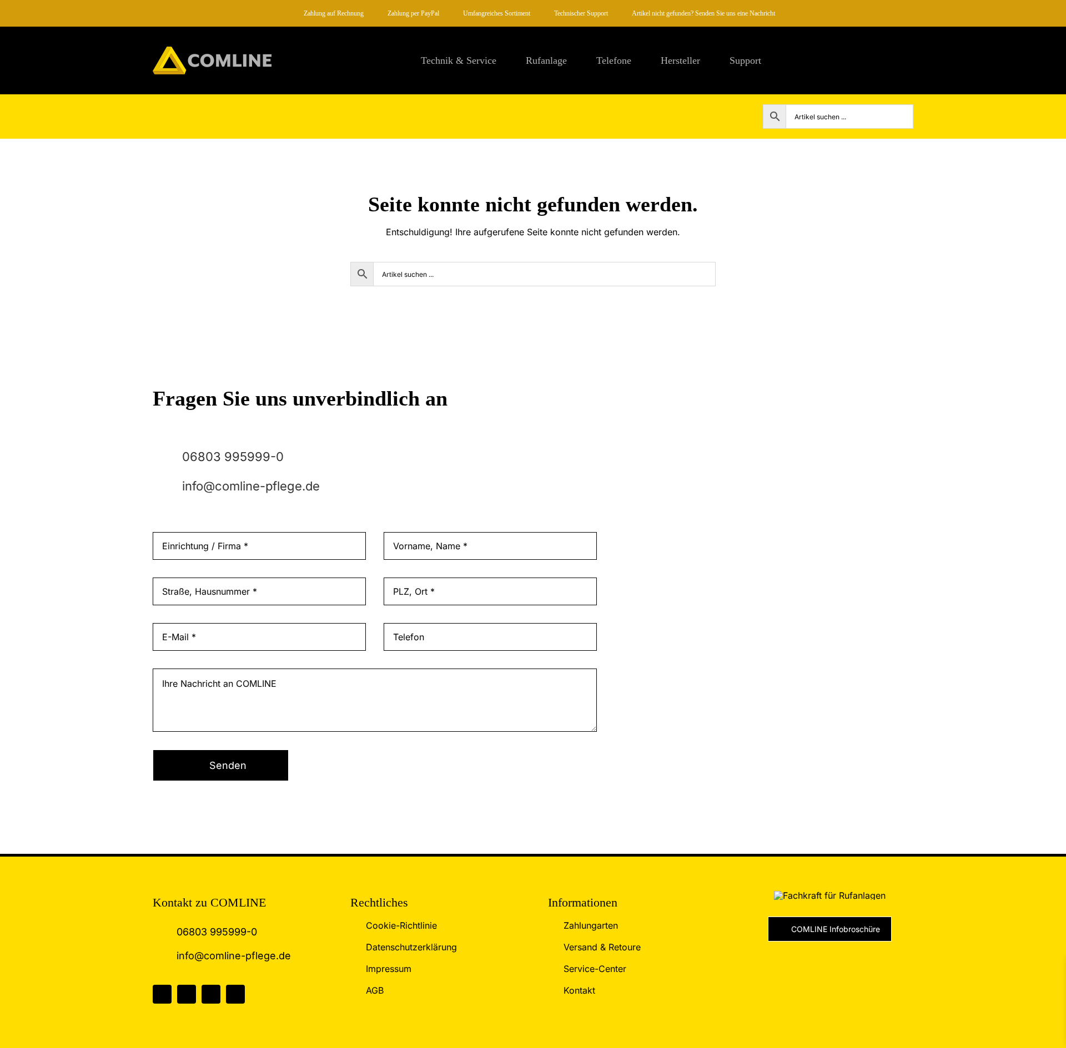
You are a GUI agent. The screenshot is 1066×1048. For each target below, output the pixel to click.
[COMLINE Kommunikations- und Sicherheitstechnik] (212, 51)
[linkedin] (211, 994)
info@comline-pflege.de (251, 486)
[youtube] (235, 994)
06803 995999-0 (233, 456)
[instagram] (186, 994)
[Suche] (908, 60)
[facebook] (162, 994)
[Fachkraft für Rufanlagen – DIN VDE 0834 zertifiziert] (830, 895)
